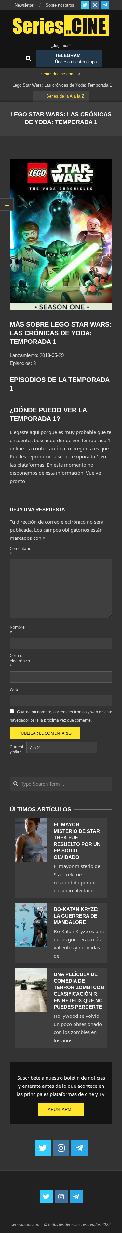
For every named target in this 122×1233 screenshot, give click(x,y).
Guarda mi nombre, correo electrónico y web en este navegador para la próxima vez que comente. (61, 716)
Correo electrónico (17, 661)
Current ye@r (16, 749)
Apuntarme (61, 1109)
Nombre (17, 629)
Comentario (17, 551)
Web (14, 689)
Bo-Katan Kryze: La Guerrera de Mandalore (76, 915)
